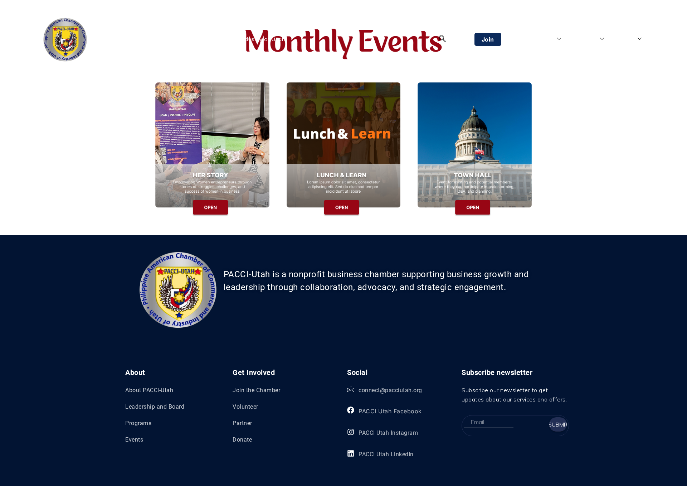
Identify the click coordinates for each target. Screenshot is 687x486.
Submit (558, 424)
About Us (541, 39)
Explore (625, 39)
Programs (584, 39)
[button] (442, 39)
